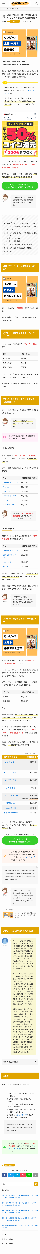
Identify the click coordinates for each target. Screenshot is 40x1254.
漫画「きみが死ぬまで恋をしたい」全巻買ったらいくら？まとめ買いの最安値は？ (19, 1219)
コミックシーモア (10, 772)
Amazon (6, 487)
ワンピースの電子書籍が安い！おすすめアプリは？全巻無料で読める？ (26, 915)
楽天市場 (6, 491)
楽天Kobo (10, 803)
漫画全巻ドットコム (10, 482)
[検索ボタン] (36, 3)
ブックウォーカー (10, 795)
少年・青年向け (14, 21)
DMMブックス (11, 780)
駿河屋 (5, 566)
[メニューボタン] (3, 3)
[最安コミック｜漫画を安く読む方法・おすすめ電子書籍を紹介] (20, 3)
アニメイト (7, 500)
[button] (4, 1174)
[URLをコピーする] (35, 1174)
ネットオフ (7, 562)
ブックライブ (10, 761)
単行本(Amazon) (11, 812)
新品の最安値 (15, 238)
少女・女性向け (9, 1239)
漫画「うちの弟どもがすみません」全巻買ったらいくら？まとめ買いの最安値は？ (19, 1204)
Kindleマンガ (10, 808)
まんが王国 (10, 787)
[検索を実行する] (36, 1184)
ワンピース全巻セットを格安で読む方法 (22, 244)
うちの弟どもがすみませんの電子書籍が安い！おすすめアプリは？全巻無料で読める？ (20, 1196)
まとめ (9, 251)
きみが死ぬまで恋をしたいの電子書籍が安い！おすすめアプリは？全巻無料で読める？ (20, 1211)
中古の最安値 (15, 241)
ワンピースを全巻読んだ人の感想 (19, 248)
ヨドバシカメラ (9, 504)
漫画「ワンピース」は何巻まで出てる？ (22, 223)
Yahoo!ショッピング (10, 495)
